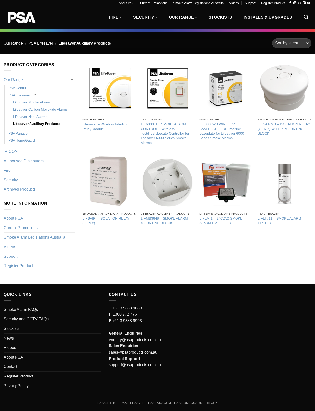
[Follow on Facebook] (290, 3)
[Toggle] (72, 80)
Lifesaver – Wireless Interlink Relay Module (104, 126)
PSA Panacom (19, 133)
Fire (113, 17)
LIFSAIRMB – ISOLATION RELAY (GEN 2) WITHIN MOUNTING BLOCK (284, 128)
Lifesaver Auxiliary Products (36, 124)
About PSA (127, 3)
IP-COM (11, 151)
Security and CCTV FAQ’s (26, 319)
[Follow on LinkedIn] (304, 3)
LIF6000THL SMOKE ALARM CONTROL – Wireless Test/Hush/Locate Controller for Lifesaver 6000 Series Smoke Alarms (165, 133)
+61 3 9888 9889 (126, 308)
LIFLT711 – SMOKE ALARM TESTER (279, 220)
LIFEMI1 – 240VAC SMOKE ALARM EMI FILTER (220, 220)
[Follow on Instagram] (294, 3)
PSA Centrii (17, 88)
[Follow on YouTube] (308, 3)
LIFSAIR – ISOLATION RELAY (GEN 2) (105, 220)
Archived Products (20, 189)
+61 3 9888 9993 (127, 321)
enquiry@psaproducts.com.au (135, 340)
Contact (10, 366)
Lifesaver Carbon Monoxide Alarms (40, 109)
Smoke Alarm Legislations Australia (198, 3)
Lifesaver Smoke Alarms (32, 102)
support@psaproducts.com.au (135, 365)
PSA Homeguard (188, 403)
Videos (234, 3)
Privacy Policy (16, 386)
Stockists (220, 17)
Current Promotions (154, 3)
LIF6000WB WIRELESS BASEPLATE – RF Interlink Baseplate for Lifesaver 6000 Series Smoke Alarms (221, 131)
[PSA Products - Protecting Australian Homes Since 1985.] (28, 17)
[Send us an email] (299, 3)
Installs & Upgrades (268, 17)
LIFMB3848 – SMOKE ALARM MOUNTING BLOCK (164, 220)
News (9, 338)
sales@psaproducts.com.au (133, 352)
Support (250, 3)
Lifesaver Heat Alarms (30, 117)
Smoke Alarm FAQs (21, 310)
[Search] (306, 17)
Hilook (212, 403)
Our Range (181, 17)
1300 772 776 (124, 314)
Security (143, 17)
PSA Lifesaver (40, 43)
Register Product (273, 3)
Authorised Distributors (24, 161)
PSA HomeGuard (21, 140)
